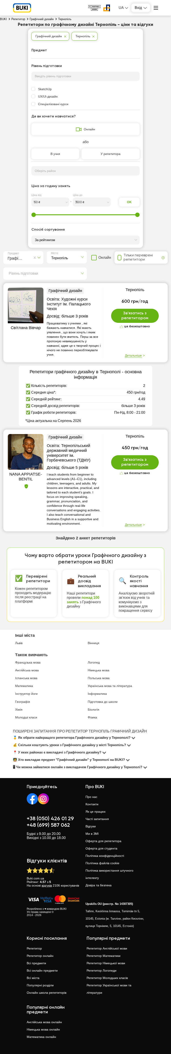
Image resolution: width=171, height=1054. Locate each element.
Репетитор (34, 948)
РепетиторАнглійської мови (107, 948)
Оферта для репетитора (103, 841)
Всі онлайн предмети (42, 970)
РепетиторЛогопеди (101, 970)
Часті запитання (97, 819)
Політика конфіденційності (105, 856)
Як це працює (96, 811)
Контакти (92, 804)
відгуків (47, 885)
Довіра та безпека (99, 885)
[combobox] (8, 257)
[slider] (33, 215)
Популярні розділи (40, 985)
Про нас (91, 797)
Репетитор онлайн (40, 956)
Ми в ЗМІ (92, 833)
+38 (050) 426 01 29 (50, 818)
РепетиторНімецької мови (106, 963)
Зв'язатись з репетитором (134, 315)
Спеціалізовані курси (53, 104)
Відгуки (91, 826)
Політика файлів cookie (102, 863)
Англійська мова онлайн (44, 1022)
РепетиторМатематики (103, 956)
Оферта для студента (101, 848)
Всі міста (33, 978)
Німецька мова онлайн (43, 1029)
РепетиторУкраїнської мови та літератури (109, 988)
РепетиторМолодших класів (107, 978)
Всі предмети (36, 963)
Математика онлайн (41, 1037)
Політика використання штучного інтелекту (109, 874)
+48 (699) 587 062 (48, 825)
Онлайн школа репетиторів (46, 992)
